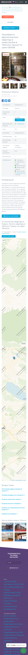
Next (25, 86)
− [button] (3, 243)
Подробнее (20, 124)
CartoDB (24, 480)
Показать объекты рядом (8, 236)
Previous (2, 86)
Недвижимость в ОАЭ (13, 632)
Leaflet (12, 480)
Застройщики (10, 609)
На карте (10, 22)
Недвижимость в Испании (11, 628)
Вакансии (8, 598)
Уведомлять (20, 119)
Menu (26, 2)
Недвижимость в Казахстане (11, 620)
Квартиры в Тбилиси (13, 649)
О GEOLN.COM (10, 581)
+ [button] (3, 240)
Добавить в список (9, 27)
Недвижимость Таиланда (10, 639)
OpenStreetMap (19, 480)
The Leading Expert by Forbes (13, 588)
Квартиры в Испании (13, 624)
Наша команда (10, 601)
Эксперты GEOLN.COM (14, 584)
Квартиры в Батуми (12, 652)
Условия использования (10, 605)
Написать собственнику (11, 216)
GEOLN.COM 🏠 (6, 7)
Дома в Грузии (10, 616)
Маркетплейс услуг (12, 593)
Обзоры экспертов (12, 595)
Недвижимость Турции (14, 635)
